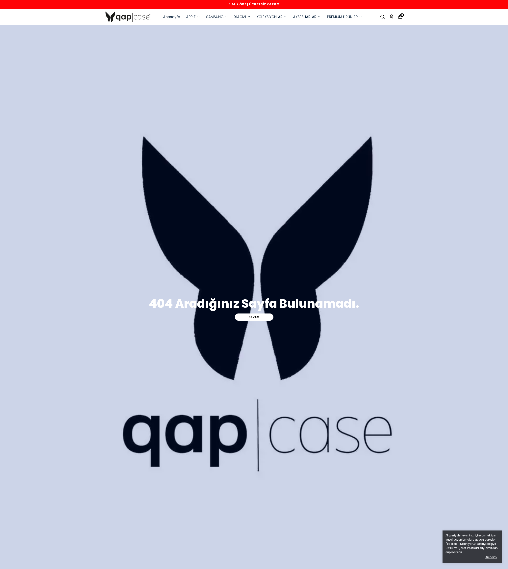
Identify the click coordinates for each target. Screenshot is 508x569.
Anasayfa (171, 16)
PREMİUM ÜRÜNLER (342, 16)
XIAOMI (240, 16)
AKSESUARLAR (305, 16)
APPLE (191, 16)
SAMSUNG (215, 16)
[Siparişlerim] (391, 16)
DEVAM (254, 317)
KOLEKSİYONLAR (270, 16)
